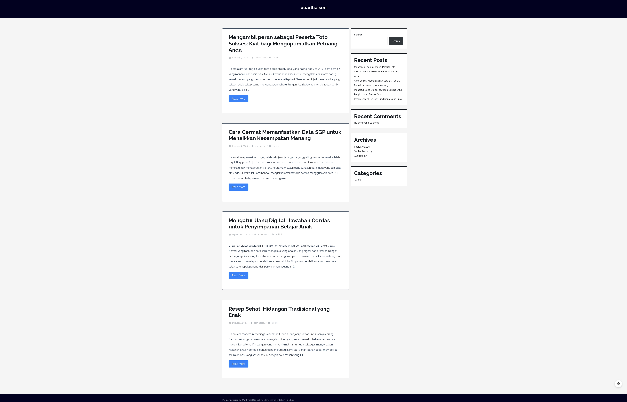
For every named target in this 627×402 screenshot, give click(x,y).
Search (358, 34)
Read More (238, 98)
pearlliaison (313, 7)
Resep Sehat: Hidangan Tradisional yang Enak (378, 99)
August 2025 (360, 156)
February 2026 (362, 146)
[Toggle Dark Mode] (618, 383)
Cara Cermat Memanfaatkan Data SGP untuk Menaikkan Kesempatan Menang (285, 135)
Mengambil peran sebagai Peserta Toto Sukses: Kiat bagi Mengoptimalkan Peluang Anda (283, 43)
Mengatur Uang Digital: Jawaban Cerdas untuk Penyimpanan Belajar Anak (279, 223)
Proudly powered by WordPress (237, 400)
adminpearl (260, 57)
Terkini (276, 57)
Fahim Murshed (286, 400)
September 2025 (363, 151)
